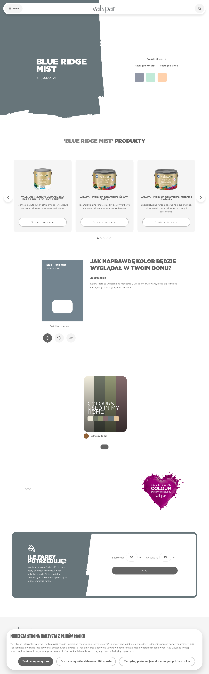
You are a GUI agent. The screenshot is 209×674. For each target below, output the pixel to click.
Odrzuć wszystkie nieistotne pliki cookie (86, 661)
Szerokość (118, 557)
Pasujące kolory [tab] (145, 65)
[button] (14, 8)
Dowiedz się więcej (42, 222)
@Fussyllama (99, 436)
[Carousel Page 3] (104, 238)
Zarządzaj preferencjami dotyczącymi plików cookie (157, 661)
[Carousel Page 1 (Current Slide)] (98, 238)
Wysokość (151, 557)
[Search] (199, 8)
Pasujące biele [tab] (169, 65)
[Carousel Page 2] (101, 238)
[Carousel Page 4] (107, 238)
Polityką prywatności (124, 651)
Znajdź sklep (154, 59)
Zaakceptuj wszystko (35, 661)
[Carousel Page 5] (110, 238)
